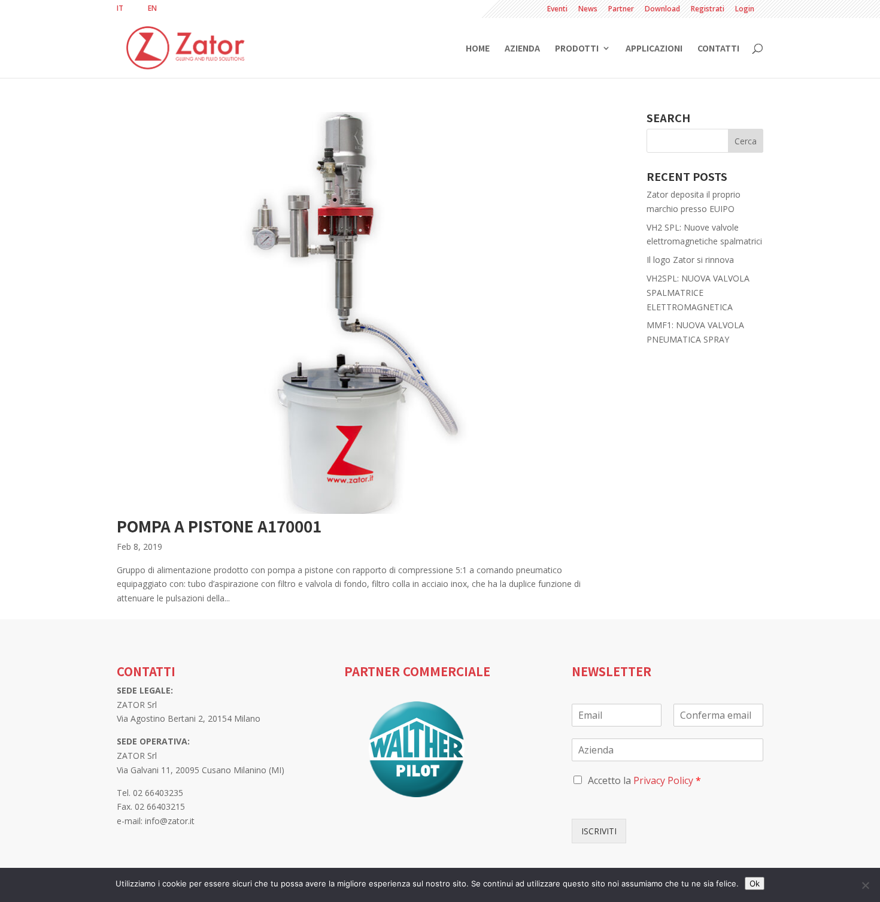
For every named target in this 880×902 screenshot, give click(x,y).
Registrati (707, 9)
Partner (621, 9)
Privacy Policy (663, 780)
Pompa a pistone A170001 (219, 525)
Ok (754, 883)
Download (662, 9)
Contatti (718, 49)
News (587, 9)
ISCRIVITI (599, 831)
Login (744, 9)
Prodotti (577, 49)
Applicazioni (654, 49)
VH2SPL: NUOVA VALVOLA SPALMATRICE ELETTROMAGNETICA (698, 293)
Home (478, 49)
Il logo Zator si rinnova (690, 259)
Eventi (557, 9)
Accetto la (644, 780)
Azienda (522, 49)
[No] (865, 885)
